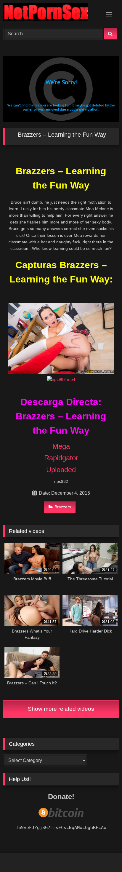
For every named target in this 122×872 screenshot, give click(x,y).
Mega (61, 446)
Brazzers (62, 506)
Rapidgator (61, 458)
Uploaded (61, 470)
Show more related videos (61, 709)
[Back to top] (103, 854)
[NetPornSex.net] (50, 13)
